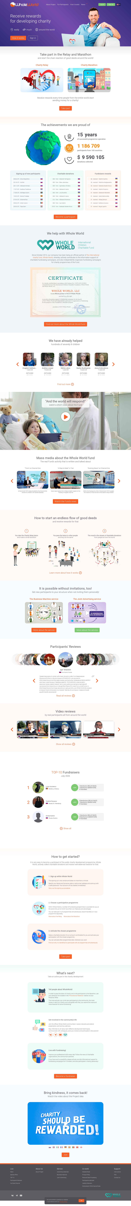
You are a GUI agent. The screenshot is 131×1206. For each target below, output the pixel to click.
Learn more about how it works (63, 573)
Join (65, 1155)
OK (81, 1200)
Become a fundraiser (65, 1076)
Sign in (33, 38)
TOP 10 (12, 1177)
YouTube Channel (15, 1183)
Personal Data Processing (89, 1177)
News (84, 4)
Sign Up (110, 4)
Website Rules (86, 1172)
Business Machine (62, 1174)
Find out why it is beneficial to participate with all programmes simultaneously (73, 943)
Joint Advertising (61, 1177)
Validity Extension (87, 1183)
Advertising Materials (63, 1172)
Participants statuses (88, 1180)
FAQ (115, 1174)
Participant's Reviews (16, 1180)
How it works (18, 38)
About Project (51, 4)
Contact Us (117, 1177)
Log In (102, 4)
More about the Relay (55, 916)
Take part (65, 108)
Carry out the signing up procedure (59, 888)
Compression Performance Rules (91, 1186)
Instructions (117, 1172)
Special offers (14, 1174)
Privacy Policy (86, 1174)
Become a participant (65, 217)
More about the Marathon (72, 916)
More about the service (44, 630)
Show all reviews (63, 744)
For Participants (62, 4)
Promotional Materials (76, 995)
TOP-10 (56, 772)
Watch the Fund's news (65, 501)
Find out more (63, 384)
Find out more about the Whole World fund (65, 324)
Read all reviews (63, 695)
